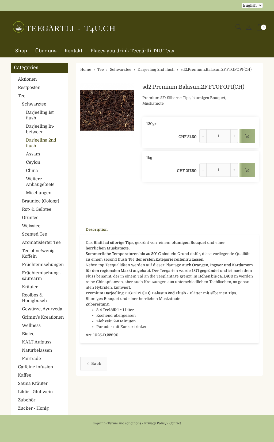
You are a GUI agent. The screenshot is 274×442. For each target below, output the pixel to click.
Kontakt (73, 50)
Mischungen (38, 192)
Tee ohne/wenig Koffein (38, 253)
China (32, 170)
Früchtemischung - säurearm (41, 276)
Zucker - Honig (33, 408)
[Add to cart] (247, 136)
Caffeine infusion (35, 367)
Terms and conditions (124, 423)
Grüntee (30, 217)
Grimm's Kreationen (43, 317)
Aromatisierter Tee (41, 242)
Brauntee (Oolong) (40, 201)
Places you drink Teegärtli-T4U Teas (132, 50)
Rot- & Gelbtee (36, 209)
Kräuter (30, 286)
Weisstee (31, 226)
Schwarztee (34, 104)
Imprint (99, 423)
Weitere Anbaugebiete (40, 182)
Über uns (45, 50)
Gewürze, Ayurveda (42, 309)
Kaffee (24, 375)
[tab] (94, 229)
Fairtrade (31, 358)
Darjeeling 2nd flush (41, 143)
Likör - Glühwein (35, 391)
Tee (21, 95)
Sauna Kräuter (33, 383)
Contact (175, 423)
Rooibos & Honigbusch (34, 298)
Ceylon (33, 162)
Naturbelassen (37, 350)
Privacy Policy (155, 423)
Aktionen (27, 79)
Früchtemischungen (43, 264)
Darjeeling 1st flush (40, 115)
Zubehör (26, 400)
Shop (21, 50)
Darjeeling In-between (40, 129)
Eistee (28, 333)
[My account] (248, 28)
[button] (238, 27)
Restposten (29, 87)
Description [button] (97, 229)
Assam (33, 154)
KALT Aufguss (36, 342)
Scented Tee (34, 234)
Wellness (31, 325)
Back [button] (96, 363)
